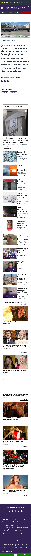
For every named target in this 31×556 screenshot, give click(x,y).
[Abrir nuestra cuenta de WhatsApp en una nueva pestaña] (22, 511)
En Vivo (27, 12)
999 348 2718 (19, 529)
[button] (15, 555)
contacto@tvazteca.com (22, 527)
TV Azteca (12, 2)
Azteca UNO (19, 2)
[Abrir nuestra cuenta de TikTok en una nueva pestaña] (15, 511)
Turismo (10, 12)
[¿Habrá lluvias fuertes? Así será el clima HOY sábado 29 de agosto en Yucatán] (10, 184)
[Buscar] (28, 7)
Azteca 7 (27, 2)
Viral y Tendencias (20, 12)
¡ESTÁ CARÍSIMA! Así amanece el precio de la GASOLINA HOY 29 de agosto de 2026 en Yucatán (15, 140)
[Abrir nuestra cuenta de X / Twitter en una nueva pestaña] (9, 511)
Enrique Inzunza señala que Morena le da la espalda (22, 266)
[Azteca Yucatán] (15, 7)
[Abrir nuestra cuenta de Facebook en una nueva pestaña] (19, 511)
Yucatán (5, 92)
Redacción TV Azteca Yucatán (12, 77)
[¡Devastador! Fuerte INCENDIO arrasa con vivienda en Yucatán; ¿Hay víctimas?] (10, 280)
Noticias (3, 12)
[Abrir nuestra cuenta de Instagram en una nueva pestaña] (12, 511)
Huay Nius (13, 92)
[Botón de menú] (2, 8)
